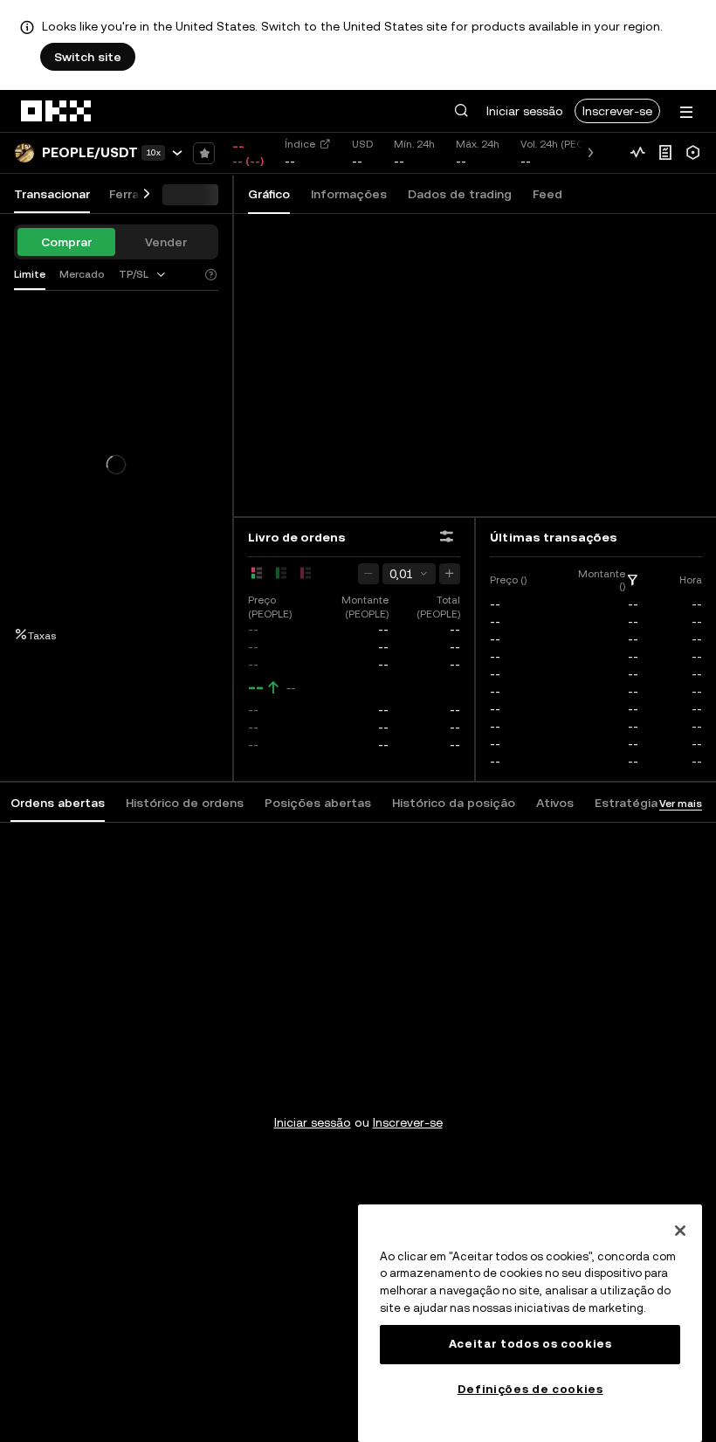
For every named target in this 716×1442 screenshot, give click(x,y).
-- (256, 687)
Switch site (87, 57)
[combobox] (143, 274)
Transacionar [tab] (52, 194)
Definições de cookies (530, 1389)
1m (284, 233)
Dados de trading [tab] (460, 194)
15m (351, 233)
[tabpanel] (358, 1087)
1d (440, 233)
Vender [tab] (166, 242)
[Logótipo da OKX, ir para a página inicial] (57, 111)
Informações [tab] (349, 194)
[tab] (143, 274)
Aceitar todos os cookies (530, 1343)
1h (384, 233)
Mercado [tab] (82, 274)
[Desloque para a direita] (146, 194)
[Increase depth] (449, 573)
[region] (530, 1323)
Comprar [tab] (66, 242)
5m (316, 233)
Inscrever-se (617, 111)
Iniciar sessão (524, 111)
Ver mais (680, 803)
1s (255, 233)
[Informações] (665, 152)
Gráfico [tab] (269, 194)
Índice (300, 144)
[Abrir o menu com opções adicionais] (686, 112)
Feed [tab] (547, 194)
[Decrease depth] (368, 573)
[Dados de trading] (637, 152)
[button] (461, 110)
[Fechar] (680, 1230)
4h (412, 233)
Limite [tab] (29, 274)
